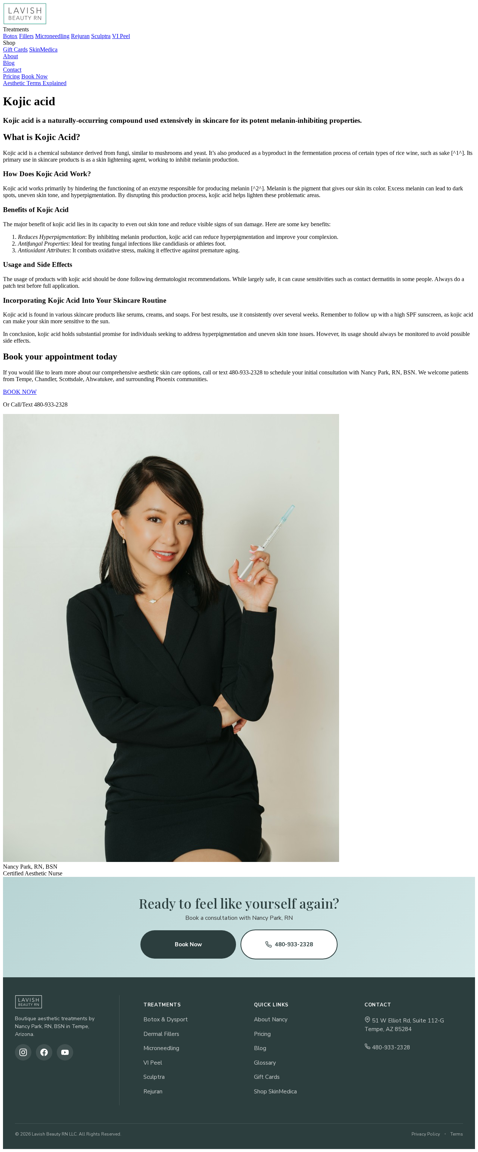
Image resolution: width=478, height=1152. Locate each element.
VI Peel (121, 36)
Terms (456, 1134)
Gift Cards (15, 49)
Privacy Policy (426, 1134)
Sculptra (101, 36)
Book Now (34, 76)
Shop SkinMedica (275, 1091)
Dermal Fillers (161, 1034)
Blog (260, 1048)
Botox (10, 36)
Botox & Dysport (165, 1019)
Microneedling (52, 36)
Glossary (265, 1063)
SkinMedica (43, 49)
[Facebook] (44, 1052)
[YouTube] (65, 1052)
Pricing (11, 76)
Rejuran (80, 36)
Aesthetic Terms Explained (34, 83)
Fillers (26, 36)
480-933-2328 (294, 944)
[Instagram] (23, 1052)
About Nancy (271, 1019)
